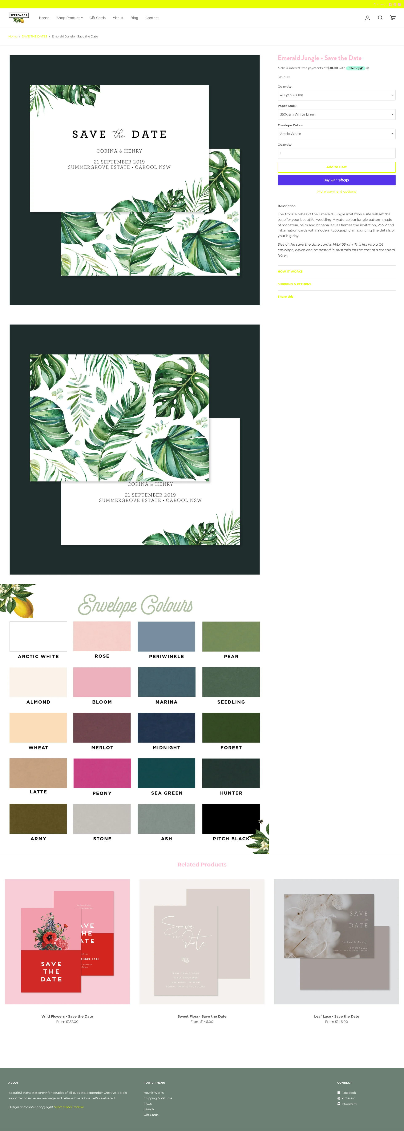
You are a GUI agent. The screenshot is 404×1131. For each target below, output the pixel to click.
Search (149, 1109)
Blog (134, 18)
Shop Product (69, 18)
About (118, 18)
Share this (285, 296)
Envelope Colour (290, 125)
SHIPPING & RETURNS (294, 284)
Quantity (284, 86)
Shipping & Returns (158, 1098)
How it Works (154, 1093)
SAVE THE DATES (34, 36)
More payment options (336, 191)
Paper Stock (287, 106)
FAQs (148, 1104)
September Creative (69, 1107)
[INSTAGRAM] (399, 4)
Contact (152, 18)
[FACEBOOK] (390, 4)
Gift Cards (97, 18)
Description (287, 206)
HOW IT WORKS (290, 271)
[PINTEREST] (394, 4)
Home (44, 18)
